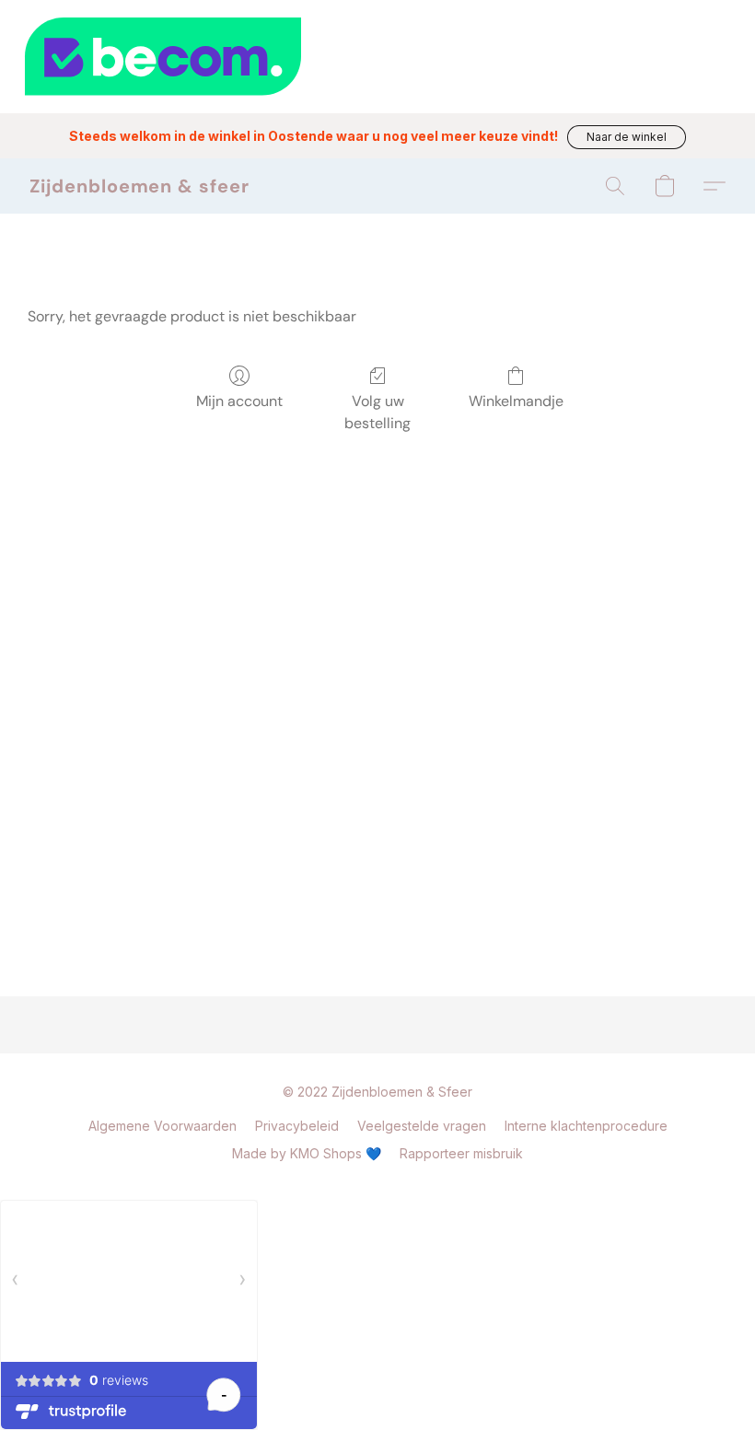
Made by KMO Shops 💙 (306, 1153)
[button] (626, 137)
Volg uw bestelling (377, 412)
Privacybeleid (297, 1126)
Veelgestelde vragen (421, 1126)
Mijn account (239, 401)
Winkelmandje (516, 401)
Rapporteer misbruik (461, 1153)
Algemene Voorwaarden (162, 1126)
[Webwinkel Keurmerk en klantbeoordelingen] (377, 56)
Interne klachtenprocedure (586, 1126)
